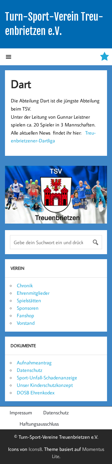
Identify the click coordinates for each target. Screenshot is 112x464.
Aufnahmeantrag (34, 362)
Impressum (21, 412)
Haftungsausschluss (39, 424)
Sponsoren (28, 308)
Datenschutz (29, 370)
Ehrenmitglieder (33, 293)
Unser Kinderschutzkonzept (45, 385)
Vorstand (26, 323)
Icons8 (35, 449)
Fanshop (25, 315)
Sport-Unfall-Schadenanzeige (47, 377)
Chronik (25, 285)
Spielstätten (29, 300)
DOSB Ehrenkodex (35, 392)
